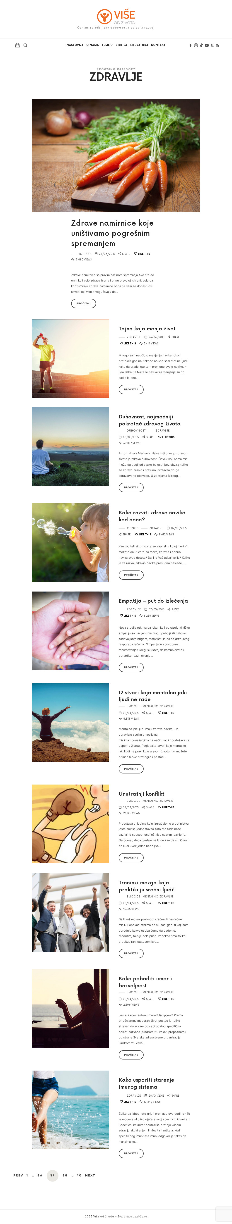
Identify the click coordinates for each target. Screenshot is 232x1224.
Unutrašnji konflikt (141, 794)
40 (79, 1175)
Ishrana (85, 254)
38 (65, 1175)
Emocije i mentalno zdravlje (150, 706)
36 (40, 1175)
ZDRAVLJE (134, 337)
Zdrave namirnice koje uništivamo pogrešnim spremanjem (112, 233)
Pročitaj (84, 303)
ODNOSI (133, 528)
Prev (18, 1175)
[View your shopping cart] (17, 45)
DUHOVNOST (136, 430)
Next (90, 1175)
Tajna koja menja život (147, 329)
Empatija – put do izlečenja (153, 601)
